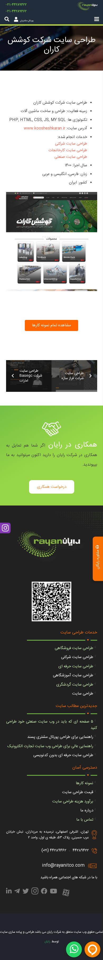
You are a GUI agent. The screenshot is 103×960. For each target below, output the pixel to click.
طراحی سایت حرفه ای (75, 666)
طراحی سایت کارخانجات (67, 150)
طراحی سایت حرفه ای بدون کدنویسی (63, 755)
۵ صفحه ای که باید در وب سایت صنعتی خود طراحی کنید (51, 724)
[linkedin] (9, 892)
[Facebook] (44, 892)
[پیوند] (88, 7)
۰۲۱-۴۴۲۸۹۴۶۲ (16, 11)
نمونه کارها (84, 783)
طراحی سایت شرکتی (71, 143)
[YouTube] (53, 892)
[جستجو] (7, 19)
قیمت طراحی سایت (77, 792)
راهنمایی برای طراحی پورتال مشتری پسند (60, 737)
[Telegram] (17, 892)
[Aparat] (65, 893)
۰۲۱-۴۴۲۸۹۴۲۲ (16, 4)
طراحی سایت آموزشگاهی (73, 675)
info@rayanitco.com (63, 865)
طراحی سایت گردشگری (74, 684)
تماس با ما (84, 819)
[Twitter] (25, 892)
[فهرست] (96, 19)
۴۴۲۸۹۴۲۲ (81, 850)
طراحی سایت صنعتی (70, 157)
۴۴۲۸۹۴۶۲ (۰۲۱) (53, 850)
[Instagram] (34, 892)
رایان (47, 941)
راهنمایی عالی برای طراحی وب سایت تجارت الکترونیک (50, 746)
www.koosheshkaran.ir (44, 128)
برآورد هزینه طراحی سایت (72, 801)
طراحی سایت (82, 693)
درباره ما (86, 810)
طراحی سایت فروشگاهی (74, 648)
